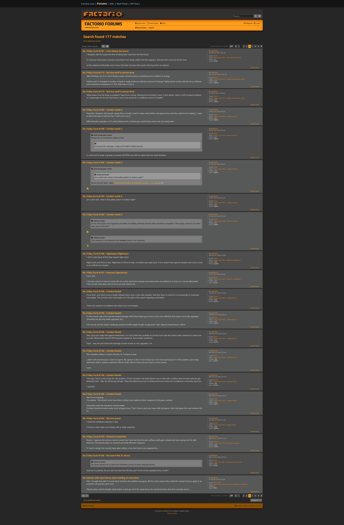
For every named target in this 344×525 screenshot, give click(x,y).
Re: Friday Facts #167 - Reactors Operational (105, 272)
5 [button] (246, 46)
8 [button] (255, 46)
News (216, 56)
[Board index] (104, 14)
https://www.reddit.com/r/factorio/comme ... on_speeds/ (137, 183)
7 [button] (252, 46)
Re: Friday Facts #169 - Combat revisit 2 (102, 109)
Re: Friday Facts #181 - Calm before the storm (105, 51)
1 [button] (238, 46)
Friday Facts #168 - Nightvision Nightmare (227, 260)
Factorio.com (87, 4)
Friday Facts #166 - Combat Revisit (224, 298)
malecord (214, 51)
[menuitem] (152, 23)
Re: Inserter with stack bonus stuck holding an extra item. (111, 477)
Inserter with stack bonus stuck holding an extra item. (230, 484)
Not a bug (217, 482)
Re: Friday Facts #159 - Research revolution (104, 436)
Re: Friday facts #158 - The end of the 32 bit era (106, 455)
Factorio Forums (103, 23)
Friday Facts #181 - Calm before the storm (227, 57)
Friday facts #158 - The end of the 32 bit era (227, 462)
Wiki (112, 4)
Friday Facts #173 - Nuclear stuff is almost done (229, 79)
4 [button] (243, 46)
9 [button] (258, 46)
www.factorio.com (92, 27)
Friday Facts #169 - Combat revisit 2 (225, 116)
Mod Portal (122, 4)
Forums (102, 3)
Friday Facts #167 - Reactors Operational (226, 279)
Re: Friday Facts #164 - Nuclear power (102, 418)
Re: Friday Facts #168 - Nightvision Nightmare (105, 253)
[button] (231, 46)
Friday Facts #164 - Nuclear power (224, 425)
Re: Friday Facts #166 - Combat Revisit (102, 291)
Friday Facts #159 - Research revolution (226, 443)
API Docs (135, 4)
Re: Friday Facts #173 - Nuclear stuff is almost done (108, 72)
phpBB (165, 511)
